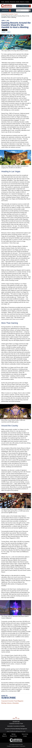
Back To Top (16, 717)
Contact (27, 1)
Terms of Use (25, 733)
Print (8, 32)
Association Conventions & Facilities (16, 725)
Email (3, 32)
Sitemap (13, 733)
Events (17, 1)
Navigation (5, 10)
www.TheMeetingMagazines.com (16, 730)
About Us (22, 1)
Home (2, 1)
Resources (12, 1)
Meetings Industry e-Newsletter (10, 703)
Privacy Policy (13, 735)
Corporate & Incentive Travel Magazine (12, 701)
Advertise (7, 1)
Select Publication (22, 6)
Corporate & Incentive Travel (9, 14)
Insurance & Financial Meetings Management (16, 727)
